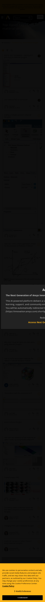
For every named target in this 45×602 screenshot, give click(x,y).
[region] (22, 582)
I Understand (22, 598)
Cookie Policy (8, 586)
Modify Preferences (23, 591)
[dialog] (22, 301)
